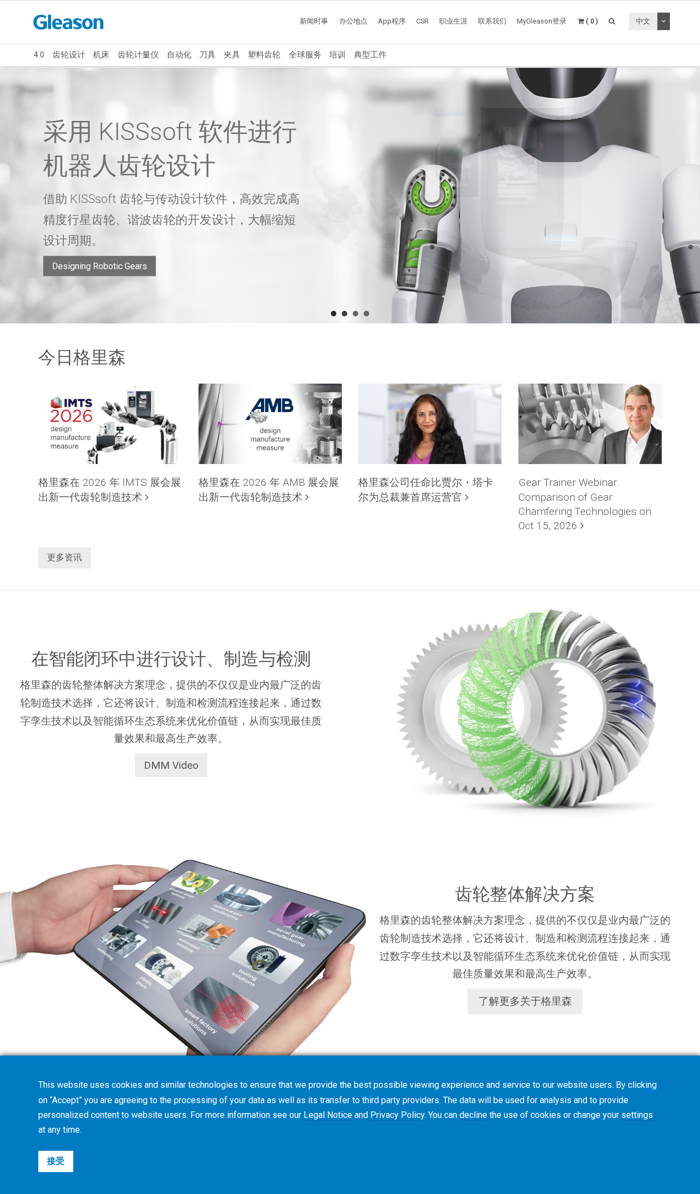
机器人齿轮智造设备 (91, 249)
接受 (56, 1161)
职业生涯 (453, 21)
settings (637, 1115)
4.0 (39, 55)
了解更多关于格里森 (525, 1001)
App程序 (392, 21)
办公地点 (353, 21)
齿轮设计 (68, 55)
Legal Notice (328, 1115)
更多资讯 (64, 557)
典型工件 (370, 55)
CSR (422, 21)
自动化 (179, 55)
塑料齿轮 (264, 55)
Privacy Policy (397, 1115)
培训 (337, 55)
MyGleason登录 (542, 21)
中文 (643, 21)
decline (473, 1115)
